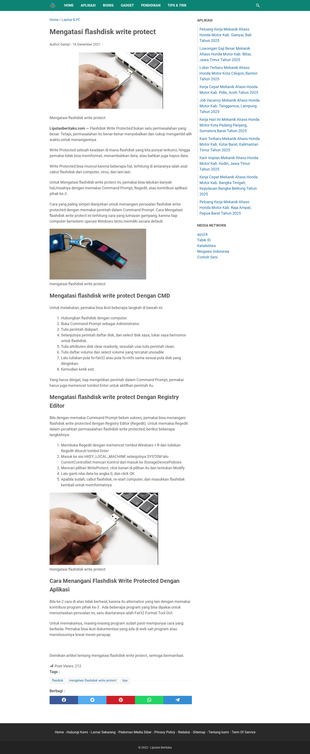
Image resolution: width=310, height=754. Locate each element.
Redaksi (184, 732)
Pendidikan (150, 5)
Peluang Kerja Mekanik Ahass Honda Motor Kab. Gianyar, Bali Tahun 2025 (225, 35)
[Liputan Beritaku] (53, 5)
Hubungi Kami (77, 732)
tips (125, 680)
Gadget (127, 5)
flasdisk (57, 680)
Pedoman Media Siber (135, 732)
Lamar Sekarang (103, 732)
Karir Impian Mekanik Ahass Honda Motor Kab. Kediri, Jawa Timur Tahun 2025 (228, 163)
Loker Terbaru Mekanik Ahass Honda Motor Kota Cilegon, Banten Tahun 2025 (228, 73)
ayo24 (202, 234)
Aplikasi (88, 5)
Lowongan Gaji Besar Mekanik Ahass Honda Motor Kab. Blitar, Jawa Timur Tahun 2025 (225, 54)
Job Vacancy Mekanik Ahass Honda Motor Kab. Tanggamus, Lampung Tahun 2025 (229, 106)
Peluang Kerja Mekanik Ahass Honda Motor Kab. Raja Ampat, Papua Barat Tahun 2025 (225, 207)
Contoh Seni (207, 257)
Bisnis (108, 5)
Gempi (65, 44)
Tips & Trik (177, 5)
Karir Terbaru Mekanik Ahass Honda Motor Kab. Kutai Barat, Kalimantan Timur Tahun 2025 (229, 144)
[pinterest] (120, 700)
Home (69, 5)
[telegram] (177, 700)
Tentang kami (218, 732)
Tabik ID (204, 240)
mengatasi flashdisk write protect (92, 680)
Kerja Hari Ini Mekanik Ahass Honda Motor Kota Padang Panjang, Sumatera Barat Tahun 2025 (229, 125)
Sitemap (199, 732)
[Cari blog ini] (257, 5)
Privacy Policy (164, 732)
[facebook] (64, 700)
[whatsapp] (149, 700)
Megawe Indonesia (213, 251)
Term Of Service (243, 732)
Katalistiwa (206, 245)
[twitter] (92, 700)
